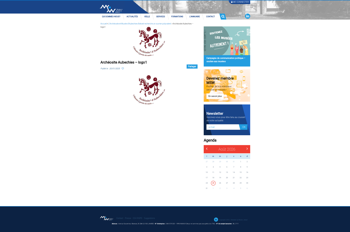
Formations (177, 16)
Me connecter (240, 2)
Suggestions (149, 218)
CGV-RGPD (137, 218)
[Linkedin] (247, 16)
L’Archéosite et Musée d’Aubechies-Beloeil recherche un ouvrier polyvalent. (139, 24)
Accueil (103, 24)
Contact (210, 16)
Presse (128, 218)
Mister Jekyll (243, 220)
